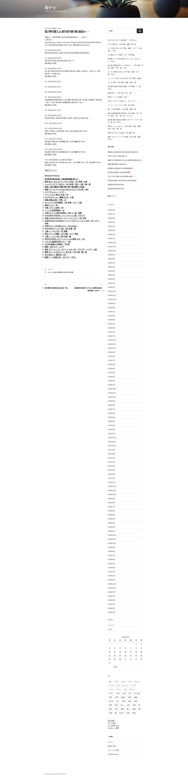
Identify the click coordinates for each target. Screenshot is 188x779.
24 (109, 659)
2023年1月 (111, 385)
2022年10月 (112, 397)
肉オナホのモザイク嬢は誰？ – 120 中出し (122, 40)
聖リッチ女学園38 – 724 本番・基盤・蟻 (122, 109)
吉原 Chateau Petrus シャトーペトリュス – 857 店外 (65, 218)
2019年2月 (111, 576)
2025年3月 (111, 279)
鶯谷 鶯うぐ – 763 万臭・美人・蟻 (119, 93)
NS (49, 272)
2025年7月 (111, 263)
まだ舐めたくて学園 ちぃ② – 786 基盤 (121, 55)
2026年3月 (111, 230)
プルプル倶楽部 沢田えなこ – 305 (58, 242)
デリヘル (125, 685)
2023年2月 (111, 381)
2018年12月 (112, 584)
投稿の (112, 746)
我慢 (72, 272)
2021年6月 (111, 462)
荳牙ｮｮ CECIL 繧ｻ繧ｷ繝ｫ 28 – (118, 156)
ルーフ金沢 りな (113, 725)
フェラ (111, 689)
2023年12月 (112, 340)
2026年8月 (111, 210)
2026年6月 (111, 218)
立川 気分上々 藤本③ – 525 (55, 255)
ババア (133, 685)
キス (130, 681)
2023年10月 (112, 348)
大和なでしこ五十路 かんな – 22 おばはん (61, 226)
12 (120, 651)
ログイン (111, 742)
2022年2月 (111, 429)
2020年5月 (111, 515)
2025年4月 (111, 275)
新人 (122, 705)
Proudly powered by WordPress (55, 774)
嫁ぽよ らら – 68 (51, 205)
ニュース (50, 269)
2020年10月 (112, 494)
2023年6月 (111, 364)
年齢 (129, 701)
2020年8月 (111, 503)
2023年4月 (111, 372)
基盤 (135, 697)
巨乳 (123, 701)
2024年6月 (111, 316)
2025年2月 (111, 283)
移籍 (122, 709)
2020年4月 (111, 519)
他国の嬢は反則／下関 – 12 (55, 200)
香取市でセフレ (51, 170)
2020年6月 (111, 511)
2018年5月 (111, 604)
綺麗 (134, 709)
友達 (65, 272)
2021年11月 (112, 442)
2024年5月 (111, 320)
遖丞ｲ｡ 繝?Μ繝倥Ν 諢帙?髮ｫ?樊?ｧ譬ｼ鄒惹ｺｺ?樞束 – (65, 187)
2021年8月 (111, 454)
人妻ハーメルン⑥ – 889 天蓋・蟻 (58, 236)
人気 (129, 693)
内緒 (54, 272)
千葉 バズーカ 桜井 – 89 (54, 208)
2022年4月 (111, 421)
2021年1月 (111, 482)
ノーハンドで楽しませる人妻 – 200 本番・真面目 (125, 78)
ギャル (137, 681)
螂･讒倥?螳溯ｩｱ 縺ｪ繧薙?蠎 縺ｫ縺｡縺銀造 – (123, 180)
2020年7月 (111, 507)
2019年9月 (111, 547)
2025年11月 (112, 246)
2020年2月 (111, 527)
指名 (116, 705)
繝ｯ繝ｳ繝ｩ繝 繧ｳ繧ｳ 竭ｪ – (116, 189)
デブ (117, 685)
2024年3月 (111, 328)
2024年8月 (111, 307)
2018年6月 (111, 600)
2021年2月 (111, 478)
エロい (123, 681)
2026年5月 (111, 222)
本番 (134, 705)
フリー (118, 689)
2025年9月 (111, 255)
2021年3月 (111, 474)
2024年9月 (111, 303)
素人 (128, 709)
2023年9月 (111, 352)
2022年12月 (112, 389)
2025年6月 (111, 267)
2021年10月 (112, 446)
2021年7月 (111, 458)
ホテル (132, 689)
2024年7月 (111, 312)
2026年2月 (111, 234)
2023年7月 (111, 360)
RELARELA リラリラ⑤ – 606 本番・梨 (60, 229)
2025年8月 (111, 259)
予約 (117, 693)
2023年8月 (111, 356)
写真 (110, 697)
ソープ (111, 685)
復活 (135, 701)
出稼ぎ (123, 697)
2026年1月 (111, 238)
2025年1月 (111, 287)
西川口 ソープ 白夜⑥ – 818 (117, 97)
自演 (110, 713)
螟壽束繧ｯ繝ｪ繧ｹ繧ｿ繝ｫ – (116, 184)
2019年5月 (111, 563)
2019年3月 (111, 572)
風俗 (134, 713)
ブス (125, 689)
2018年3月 (111, 612)
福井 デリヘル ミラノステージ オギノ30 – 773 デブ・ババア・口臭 (71, 249)
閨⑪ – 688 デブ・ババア (54, 247)
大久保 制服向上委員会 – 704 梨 (57, 244)
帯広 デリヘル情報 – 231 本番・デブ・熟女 (61, 234)
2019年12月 (112, 535)
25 (115, 659)
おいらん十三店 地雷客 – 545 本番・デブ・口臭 (63, 202)
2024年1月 (111, 336)
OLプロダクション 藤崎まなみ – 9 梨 (59, 197)
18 (115, 655)
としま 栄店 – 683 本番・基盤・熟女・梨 (122, 82)
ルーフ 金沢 (112, 723)
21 (131, 655)
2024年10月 (112, 299)
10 (109, 651)
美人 (139, 709)
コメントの (113, 750)
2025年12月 (112, 242)
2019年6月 (111, 559)
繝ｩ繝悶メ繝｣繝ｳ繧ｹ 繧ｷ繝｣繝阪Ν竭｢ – (121, 168)
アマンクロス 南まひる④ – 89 (56, 195)
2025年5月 (111, 271)
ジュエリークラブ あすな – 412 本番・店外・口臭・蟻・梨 (68, 184)
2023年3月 (111, 377)
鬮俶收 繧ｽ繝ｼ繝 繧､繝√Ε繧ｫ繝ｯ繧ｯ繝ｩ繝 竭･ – (124, 152)
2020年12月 (112, 486)
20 (125, 655)
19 (120, 655)
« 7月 (115, 666)
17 (109, 655)
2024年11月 (112, 295)
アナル (116, 681)
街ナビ (51, 7)
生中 (116, 709)
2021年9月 (111, 450)
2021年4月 (111, 470)
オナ (51, 272)
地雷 (129, 697)
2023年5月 (111, 368)
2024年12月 (112, 291)
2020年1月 (111, 531)
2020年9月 (111, 498)
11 (115, 651)
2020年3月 (111, 523)
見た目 (121, 713)
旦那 (128, 705)
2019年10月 (112, 543)
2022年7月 (111, 409)
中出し (111, 693)
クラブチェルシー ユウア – (55, 192)
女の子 (111, 701)
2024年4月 (111, 324)
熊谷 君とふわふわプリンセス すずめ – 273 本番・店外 (66, 182)
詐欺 (128, 713)
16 (141, 651)
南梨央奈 (60, 272)
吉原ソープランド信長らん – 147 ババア (121, 101)
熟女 (110, 709)
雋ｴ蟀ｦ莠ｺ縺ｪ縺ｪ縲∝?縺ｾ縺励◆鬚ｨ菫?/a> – (62, 179)
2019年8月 (111, 551)
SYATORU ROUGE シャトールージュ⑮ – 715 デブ (65, 215)
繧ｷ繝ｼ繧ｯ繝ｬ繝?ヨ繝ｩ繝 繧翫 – (119, 172)
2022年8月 (111, 405)
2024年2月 (111, 332)
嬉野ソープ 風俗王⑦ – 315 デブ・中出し (61, 257)
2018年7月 (111, 596)
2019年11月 (112, 539)
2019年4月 (111, 567)
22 (136, 655)
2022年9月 (111, 401)
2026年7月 (111, 214)
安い (117, 701)
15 (136, 651)
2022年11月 (112, 393)
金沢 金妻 (111, 720)
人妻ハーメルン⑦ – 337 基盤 (56, 231)
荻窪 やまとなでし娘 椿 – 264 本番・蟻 (121, 133)
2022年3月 (111, 425)
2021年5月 (111, 466)
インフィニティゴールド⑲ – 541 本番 (121, 105)
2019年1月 (111, 580)
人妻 (123, 693)
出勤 (116, 697)
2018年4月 (111, 608)
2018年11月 (112, 588)
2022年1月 (111, 433)
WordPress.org (113, 754)
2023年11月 (112, 344)
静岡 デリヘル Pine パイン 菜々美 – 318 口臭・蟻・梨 (66, 252)
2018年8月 (111, 592)
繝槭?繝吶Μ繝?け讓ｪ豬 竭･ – (118, 164)
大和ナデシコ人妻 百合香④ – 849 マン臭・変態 (63, 213)
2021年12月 (112, 438)
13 (125, 651)
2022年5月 (111, 417)
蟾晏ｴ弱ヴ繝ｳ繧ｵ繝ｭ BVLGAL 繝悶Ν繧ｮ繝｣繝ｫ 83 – (125, 160)
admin (59, 28)
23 (141, 655)
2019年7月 (111, 555)
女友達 (68, 272)
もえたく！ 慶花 (113, 728)
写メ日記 (137, 693)
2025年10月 (112, 251)
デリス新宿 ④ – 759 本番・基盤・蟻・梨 (122, 44)
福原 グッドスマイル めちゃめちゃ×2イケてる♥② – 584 (66, 189)
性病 (110, 705)
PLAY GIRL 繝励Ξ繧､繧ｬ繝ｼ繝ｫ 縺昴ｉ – (121, 176)
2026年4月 (111, 226)
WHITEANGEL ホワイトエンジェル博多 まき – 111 (65, 239)
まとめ (110, 629)
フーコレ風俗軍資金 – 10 (54, 210)
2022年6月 (111, 413)
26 (120, 659)
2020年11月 (112, 490)
